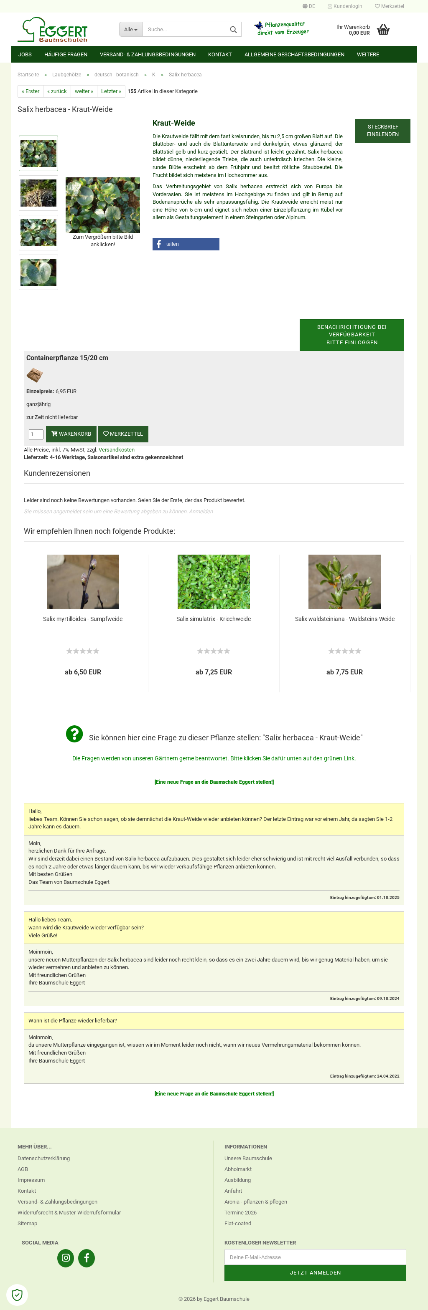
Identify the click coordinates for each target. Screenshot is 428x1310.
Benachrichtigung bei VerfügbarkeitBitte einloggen (352, 335)
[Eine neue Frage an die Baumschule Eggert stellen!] (214, 782)
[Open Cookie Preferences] (17, 1295)
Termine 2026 (240, 1212)
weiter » (84, 91)
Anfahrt (233, 1191)
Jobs (25, 54)
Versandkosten (117, 450)
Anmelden (201, 511)
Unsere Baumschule (248, 1158)
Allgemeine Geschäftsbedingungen (294, 54)
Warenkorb (74, 434)
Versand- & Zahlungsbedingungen (148, 54)
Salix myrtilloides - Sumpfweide (82, 619)
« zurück (57, 91)
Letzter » (111, 91)
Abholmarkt (238, 1169)
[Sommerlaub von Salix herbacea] (103, 205)
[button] (186, 244)
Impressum (31, 1180)
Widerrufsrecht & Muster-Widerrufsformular (69, 1212)
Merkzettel (392, 6)
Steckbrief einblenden (383, 131)
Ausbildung (237, 1180)
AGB (23, 1169)
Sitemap (27, 1223)
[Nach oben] (405, 1297)
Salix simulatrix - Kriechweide (213, 619)
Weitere (368, 54)
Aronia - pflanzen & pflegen (255, 1202)
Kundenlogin (347, 6)
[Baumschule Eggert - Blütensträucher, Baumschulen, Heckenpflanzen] (62, 29)
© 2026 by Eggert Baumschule (214, 1299)
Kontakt (220, 54)
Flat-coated (237, 1223)
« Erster (30, 91)
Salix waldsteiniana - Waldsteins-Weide (345, 619)
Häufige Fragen (65, 54)
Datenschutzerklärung (44, 1158)
